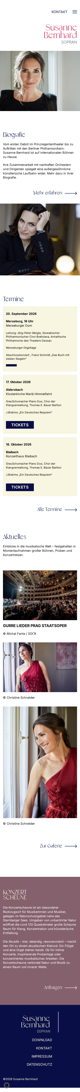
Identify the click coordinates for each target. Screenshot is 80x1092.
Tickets (20, 425)
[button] (6, 1085)
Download (42, 1040)
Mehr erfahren (47, 193)
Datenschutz (39, 1064)
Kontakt (60, 12)
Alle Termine (49, 509)
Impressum (42, 1056)
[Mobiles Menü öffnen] (75, 11)
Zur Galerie (51, 846)
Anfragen (53, 987)
